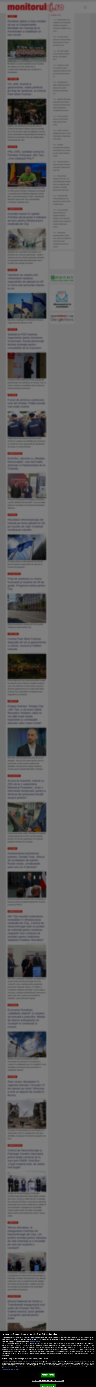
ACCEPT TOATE (48, 1375)
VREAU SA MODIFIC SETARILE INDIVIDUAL (48, 1381)
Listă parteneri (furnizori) (10, 1369)
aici (59, 1349)
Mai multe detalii (35, 1341)
